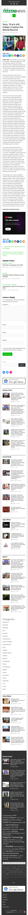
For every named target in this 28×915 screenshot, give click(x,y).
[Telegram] (21, 55)
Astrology (5, 627)
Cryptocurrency (17, 822)
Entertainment (6, 639)
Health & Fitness (7, 284)
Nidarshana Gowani (7, 849)
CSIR (24, 822)
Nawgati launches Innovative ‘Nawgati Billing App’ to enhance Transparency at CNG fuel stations (18, 525)
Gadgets (5, 650)
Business (5, 633)
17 (4, 871)
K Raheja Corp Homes (9, 840)
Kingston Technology (13, 837)
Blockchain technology (15, 820)
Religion (5, 669)
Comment (6, 304)
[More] (23, 55)
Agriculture (6, 622)
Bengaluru (6, 820)
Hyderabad (14, 831)
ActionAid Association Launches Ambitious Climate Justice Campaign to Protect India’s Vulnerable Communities (17, 462)
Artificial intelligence (9, 818)
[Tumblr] (18, 55)
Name (5, 324)
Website (5, 340)
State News (6, 681)
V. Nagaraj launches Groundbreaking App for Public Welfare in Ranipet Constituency (17, 535)
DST (13, 827)
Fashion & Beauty (7, 641)
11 (7, 869)
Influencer (22, 833)
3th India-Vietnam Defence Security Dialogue (13, 275)
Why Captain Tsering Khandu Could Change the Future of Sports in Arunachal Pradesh (18, 587)
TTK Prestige (5, 859)
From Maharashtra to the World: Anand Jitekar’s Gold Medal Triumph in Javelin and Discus (18, 608)
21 (17, 871)
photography (15, 849)
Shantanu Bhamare (10, 856)
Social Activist (20, 855)
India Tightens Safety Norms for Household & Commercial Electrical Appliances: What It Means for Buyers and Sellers (18, 421)
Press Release (6, 667)
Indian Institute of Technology (11, 833)
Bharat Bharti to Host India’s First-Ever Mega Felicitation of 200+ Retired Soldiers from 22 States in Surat (18, 710)
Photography (6, 661)
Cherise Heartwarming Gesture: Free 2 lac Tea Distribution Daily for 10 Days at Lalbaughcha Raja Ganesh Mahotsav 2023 (17, 740)
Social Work (6, 675)
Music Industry (18, 846)
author (18, 817)
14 (17, 869)
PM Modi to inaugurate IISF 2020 (13, 265)
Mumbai (9, 846)
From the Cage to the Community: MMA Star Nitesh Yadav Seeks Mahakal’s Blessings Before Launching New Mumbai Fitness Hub (18, 576)
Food (4, 647)
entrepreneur (14, 829)
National (5, 21)
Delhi (4, 825)
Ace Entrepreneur (7, 815)
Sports (4, 678)
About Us (5, 894)
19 (10, 871)
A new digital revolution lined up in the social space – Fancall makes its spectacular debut (18, 545)
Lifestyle (5, 655)
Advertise (5, 897)
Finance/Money (7, 644)
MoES (4, 846)
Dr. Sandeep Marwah (7, 827)
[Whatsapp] (12, 55)
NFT (23, 846)
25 (7, 874)
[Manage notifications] (24, 912)
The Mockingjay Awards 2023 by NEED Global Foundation (17, 719)
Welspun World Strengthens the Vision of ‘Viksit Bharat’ (18, 700)
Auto (4, 630)
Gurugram (8, 831)
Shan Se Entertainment (11, 853)
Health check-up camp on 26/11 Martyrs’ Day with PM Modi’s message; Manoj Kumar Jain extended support (18, 486)
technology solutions (16, 857)
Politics (4, 664)
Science (10, 263)
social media (5, 857)
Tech (4, 683)
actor (15, 815)
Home (4, 904)
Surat (10, 857)
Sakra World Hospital (18, 851)
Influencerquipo (7, 835)
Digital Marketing (11, 825)
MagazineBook (10, 912)
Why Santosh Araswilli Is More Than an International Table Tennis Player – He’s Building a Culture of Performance (18, 597)
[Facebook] (4, 55)
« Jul (13, 882)
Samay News (15, 32)
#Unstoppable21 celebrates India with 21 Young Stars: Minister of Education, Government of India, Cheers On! (18, 729)
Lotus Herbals (19, 840)
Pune (4, 851)
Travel (4, 686)
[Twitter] (7, 55)
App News (5, 625)
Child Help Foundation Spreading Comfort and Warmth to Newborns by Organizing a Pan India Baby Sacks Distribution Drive (17, 498)
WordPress (14, 910)
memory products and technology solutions (13, 843)
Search (4, 362)
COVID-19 (7, 822)
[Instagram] (15, 55)
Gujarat (4, 831)
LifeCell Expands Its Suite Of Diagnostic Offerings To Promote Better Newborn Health (13, 253)
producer (22, 849)
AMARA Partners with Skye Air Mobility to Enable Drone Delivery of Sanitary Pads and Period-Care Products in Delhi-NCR (18, 432)
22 (20, 871)
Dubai (16, 827)
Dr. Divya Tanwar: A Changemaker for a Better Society (18, 508)
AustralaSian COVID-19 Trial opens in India (14, 287)
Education (5, 636)
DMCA (4, 902)
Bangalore (22, 817)
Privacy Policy (6, 906)
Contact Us (5, 899)
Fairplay (21, 829)
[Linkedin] (9, 55)
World (4, 689)
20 (14, 871)
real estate (9, 851)
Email (4, 332)
